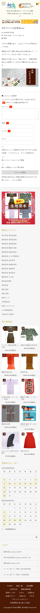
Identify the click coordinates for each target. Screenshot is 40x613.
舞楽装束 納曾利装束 (9, 252)
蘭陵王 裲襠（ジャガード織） (29, 398)
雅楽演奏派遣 (26, 589)
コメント (7, 107)
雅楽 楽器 (5, 293)
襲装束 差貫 (6, 424)
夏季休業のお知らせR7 (11, 563)
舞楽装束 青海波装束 (9, 240)
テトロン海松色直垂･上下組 (10, 346)
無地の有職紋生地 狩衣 (29, 345)
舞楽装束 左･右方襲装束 (10, 256)
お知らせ (21, 35)
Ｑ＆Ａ (21, 593)
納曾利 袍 (24, 372)
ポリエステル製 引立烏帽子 (10, 452)
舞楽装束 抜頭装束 (8, 273)
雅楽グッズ (6, 298)
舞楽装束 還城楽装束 (9, 244)
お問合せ (31, 593)
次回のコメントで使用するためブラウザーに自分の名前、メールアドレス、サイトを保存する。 (19, 151)
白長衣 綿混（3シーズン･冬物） (10, 398)
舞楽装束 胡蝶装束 (8, 269)
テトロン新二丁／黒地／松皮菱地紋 (16, 575)
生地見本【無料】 (8, 314)
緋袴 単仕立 (25, 451)
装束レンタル (10, 593)
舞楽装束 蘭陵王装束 (9, 248)
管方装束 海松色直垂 (9, 235)
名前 (5, 123)
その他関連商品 (7, 310)
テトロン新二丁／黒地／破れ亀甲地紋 (17, 569)
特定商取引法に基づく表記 (20, 603)
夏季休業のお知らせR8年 (12, 552)
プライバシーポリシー (20, 599)
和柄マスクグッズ (8, 306)
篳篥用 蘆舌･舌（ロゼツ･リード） (28, 425)
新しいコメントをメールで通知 (13, 160)
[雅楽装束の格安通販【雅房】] (20, 7)
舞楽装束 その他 (7, 277)
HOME (9, 586)
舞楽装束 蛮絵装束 (8, 260)
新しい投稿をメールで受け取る (13, 167)
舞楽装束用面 (6, 281)
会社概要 (30, 586)
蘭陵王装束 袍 (7, 372)
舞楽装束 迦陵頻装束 (9, 264)
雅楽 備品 (5, 289)
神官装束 (5, 285)
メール (6, 131)
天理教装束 (6, 302)
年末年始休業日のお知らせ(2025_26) (17, 558)
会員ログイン (10, 596)
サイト (4, 139)
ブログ (15, 35)
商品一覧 (19, 586)
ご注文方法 (13, 589)
